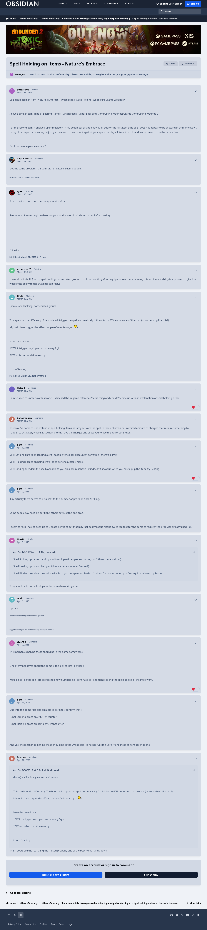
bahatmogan (24, 417)
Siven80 (21, 641)
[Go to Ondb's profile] (12, 297)
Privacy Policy (14, 924)
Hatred (21, 387)
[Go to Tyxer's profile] (12, 193)
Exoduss (21, 757)
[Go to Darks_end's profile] (11, 74)
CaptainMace (24, 158)
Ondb (20, 295)
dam (19, 444)
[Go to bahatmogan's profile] (12, 419)
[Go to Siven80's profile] (12, 643)
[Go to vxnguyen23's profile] (12, 270)
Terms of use (57, 924)
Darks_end (20, 74)
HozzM (20, 539)
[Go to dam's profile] (12, 446)
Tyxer (20, 191)
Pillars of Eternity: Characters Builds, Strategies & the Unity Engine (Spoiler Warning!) (99, 74)
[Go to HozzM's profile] (12, 541)
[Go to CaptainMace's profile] (12, 160)
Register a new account (55, 874)
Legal (70, 924)
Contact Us (30, 924)
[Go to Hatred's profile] (12, 389)
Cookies (43, 924)
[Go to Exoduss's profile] (12, 758)
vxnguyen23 (24, 269)
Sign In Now (151, 874)
